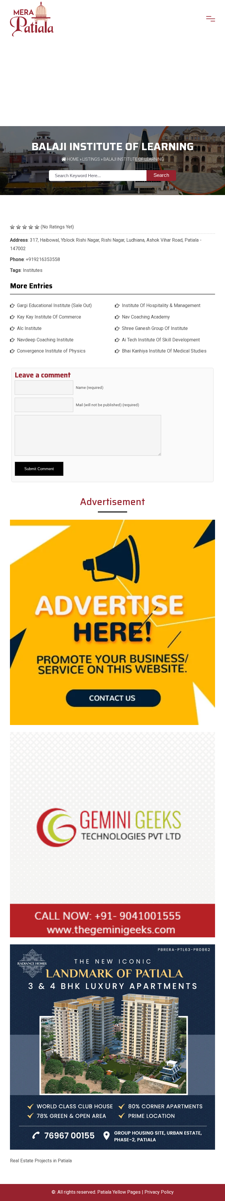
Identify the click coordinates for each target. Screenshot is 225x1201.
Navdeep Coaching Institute (45, 340)
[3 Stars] (24, 227)
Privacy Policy (159, 1192)
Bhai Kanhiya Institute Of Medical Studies (164, 351)
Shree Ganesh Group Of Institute (155, 328)
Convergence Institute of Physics (51, 351)
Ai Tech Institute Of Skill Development (161, 340)
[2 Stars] (18, 227)
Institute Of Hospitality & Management (161, 305)
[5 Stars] (37, 227)
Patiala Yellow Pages (119, 1192)
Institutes (32, 270)
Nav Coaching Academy (146, 317)
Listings (91, 159)
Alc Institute (29, 328)
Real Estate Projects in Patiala (41, 1160)
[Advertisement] (112, 82)
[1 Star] (12, 227)
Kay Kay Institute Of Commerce (49, 317)
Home (72, 159)
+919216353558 (43, 259)
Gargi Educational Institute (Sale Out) (54, 305)
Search (161, 175)
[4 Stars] (30, 227)
